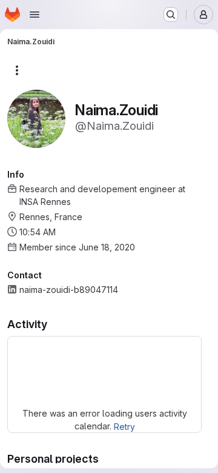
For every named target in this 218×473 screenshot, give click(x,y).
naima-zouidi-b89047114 (68, 289)
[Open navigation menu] (34, 14)
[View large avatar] (36, 118)
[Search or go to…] (171, 14)
